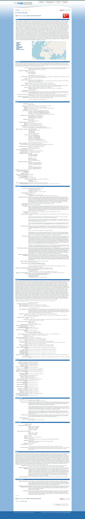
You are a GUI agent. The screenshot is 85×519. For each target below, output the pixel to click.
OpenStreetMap (63, 58)
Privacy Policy (25, 512)
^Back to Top (17, 100)
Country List (50, 2)
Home (41, 2)
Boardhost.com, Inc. (31, 512)
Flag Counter (23, 3)
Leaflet (58, 58)
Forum (65, 2)
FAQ (58, 2)
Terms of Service (19, 512)
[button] (51, 47)
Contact (15, 512)
